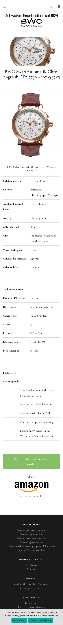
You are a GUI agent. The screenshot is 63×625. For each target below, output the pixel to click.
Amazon (31, 569)
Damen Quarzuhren (31, 534)
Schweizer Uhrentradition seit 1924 (31, 16)
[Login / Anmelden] (50, 6)
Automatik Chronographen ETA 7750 (31, 546)
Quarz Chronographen (32, 550)
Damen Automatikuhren (31, 530)
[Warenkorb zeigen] (58, 6)
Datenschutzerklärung (31, 607)
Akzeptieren (19, 620)
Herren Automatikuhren (31, 538)
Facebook (31, 565)
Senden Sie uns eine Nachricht (31, 584)
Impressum (31, 603)
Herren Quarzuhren (31, 542)
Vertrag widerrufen (31, 588)
